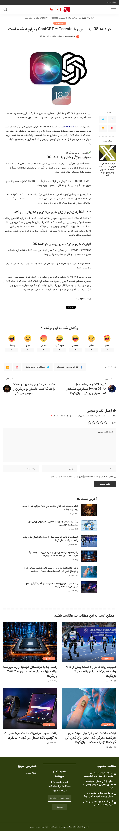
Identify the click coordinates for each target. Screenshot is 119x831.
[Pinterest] (112, 128)
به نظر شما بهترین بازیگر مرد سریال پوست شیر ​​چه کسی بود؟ (98, 794)
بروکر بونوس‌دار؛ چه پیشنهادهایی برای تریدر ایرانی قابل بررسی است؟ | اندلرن (53, 523)
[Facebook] (112, 119)
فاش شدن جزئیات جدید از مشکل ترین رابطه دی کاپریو (98, 803)
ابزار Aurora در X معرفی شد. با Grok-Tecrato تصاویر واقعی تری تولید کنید (107, 169)
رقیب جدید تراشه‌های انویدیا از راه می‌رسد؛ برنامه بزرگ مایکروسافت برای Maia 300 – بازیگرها (53, 554)
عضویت (59, 807)
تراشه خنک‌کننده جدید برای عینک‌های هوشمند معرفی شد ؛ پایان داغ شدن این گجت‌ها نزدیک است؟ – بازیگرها (51, 569)
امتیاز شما (112, 422)
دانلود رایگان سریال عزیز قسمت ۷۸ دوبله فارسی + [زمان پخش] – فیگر (98, 784)
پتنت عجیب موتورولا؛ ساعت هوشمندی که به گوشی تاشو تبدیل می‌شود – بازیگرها (52, 585)
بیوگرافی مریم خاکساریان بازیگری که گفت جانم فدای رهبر (98, 774)
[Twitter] (103, 119)
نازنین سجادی (70, 36)
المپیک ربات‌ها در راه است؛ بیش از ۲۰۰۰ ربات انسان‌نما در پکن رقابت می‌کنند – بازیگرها (50, 538)
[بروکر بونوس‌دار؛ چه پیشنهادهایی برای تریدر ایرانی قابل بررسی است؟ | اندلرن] (89, 525)
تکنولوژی (59, 23)
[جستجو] (6, 9)
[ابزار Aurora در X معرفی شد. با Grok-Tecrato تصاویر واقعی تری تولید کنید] (107, 153)
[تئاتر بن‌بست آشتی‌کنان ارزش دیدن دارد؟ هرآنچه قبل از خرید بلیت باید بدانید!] (89, 510)
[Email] (103, 128)
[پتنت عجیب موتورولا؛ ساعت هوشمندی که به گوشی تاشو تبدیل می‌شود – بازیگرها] (89, 587)
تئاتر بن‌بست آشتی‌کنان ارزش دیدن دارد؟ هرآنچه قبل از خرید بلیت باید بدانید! (50, 507)
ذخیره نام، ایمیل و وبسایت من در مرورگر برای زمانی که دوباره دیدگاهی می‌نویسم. (82, 476)
